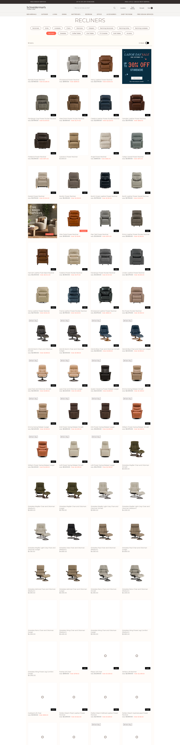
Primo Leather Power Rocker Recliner (135, 234)
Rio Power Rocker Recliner (132, 311)
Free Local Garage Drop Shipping (137, 1)
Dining (64, 14)
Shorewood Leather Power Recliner (104, 311)
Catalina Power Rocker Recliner (70, 273)
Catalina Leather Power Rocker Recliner (105, 119)
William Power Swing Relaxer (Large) (41, 465)
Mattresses (75, 14)
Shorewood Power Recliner (69, 80)
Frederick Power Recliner (37, 157)
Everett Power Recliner (36, 196)
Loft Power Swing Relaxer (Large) (102, 465)
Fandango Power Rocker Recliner (103, 273)
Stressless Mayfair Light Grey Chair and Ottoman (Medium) (136, 507)
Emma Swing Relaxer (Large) (38, 427)
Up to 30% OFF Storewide (85, 1)
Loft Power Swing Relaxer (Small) (71, 465)
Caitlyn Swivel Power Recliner (133, 157)
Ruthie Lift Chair (65, 672)
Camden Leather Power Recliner (134, 119)
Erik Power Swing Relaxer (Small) (71, 427)
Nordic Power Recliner (67, 196)
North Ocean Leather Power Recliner (104, 196)
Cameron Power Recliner (68, 157)
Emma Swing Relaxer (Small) (132, 389)
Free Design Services (38, 1)
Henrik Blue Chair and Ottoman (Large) (136, 349)
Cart (150, 8)
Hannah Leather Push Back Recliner (41, 273)
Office (99, 14)
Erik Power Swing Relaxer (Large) (102, 427)
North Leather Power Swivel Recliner (135, 196)
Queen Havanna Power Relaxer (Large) (105, 389)
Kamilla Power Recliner (36, 80)
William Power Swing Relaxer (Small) (135, 427)
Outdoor (44, 14)
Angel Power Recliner (98, 157)
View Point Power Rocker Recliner (71, 119)
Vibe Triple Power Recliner (68, 234)
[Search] (114, 8)
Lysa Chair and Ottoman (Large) (70, 389)
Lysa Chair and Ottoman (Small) (39, 389)
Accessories (111, 14)
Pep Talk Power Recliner (99, 234)
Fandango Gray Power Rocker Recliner (42, 119)
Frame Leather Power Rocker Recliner (73, 311)
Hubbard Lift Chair (34, 713)
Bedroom (88, 14)
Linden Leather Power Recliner (133, 273)
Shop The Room (126, 14)
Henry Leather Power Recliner (101, 80)
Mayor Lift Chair (96, 672)
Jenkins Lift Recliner (129, 672)
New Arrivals (31, 14)
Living (55, 14)
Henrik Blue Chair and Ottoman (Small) (105, 349)
